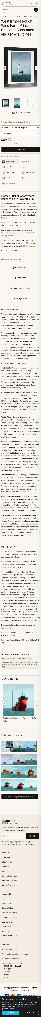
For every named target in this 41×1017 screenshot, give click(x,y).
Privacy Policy (7, 903)
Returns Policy (7, 908)
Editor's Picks (7, 862)
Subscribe (32, 836)
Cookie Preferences (9, 936)
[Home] (9, 3)
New (3, 871)
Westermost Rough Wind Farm (11, 259)
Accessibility (7, 894)
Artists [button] (17, 16)
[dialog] (20, 1006)
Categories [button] (7, 16)
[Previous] (4, 68)
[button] (20, 1008)
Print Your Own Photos (10, 880)
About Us (5, 853)
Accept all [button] (11, 1013)
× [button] (38, 998)
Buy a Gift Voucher (9, 885)
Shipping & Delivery (9, 913)
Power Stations (6, 664)
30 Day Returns (29, 246)
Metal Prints (6, 926)
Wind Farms (16, 664)
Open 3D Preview (23, 113)
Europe (5, 658)
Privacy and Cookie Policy (23, 1006)
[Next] (37, 68)
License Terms (7, 922)
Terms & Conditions (9, 917)
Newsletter (6, 931)
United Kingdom (14, 658)
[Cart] (31, 3)
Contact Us (6, 945)
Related (29, 658)
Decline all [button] (29, 1013)
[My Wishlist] (26, 3)
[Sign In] (36, 3)
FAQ (3, 899)
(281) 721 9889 (10, 949)
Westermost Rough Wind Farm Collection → (20, 797)
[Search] (36, 10)
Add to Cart (21, 149)
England (22, 658)
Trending (5, 867)
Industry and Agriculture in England (25, 662)
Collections (27, 16)
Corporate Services (9, 876)
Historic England (8, 662)
